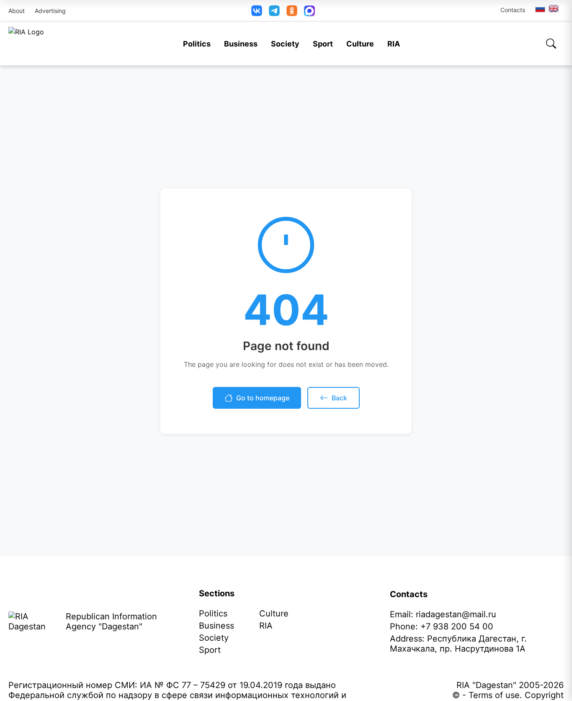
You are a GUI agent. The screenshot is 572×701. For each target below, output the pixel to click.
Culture (360, 43)
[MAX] (309, 11)
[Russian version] (540, 8)
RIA (393, 43)
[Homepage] (26, 43)
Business (241, 43)
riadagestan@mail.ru (456, 614)
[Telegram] (274, 10)
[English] (554, 8)
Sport (323, 43)
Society (285, 43)
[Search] (551, 43)
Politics (197, 43)
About (16, 10)
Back (339, 398)
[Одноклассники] (292, 10)
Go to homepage (262, 398)
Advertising (50, 10)
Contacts (512, 9)
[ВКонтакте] (257, 10)
